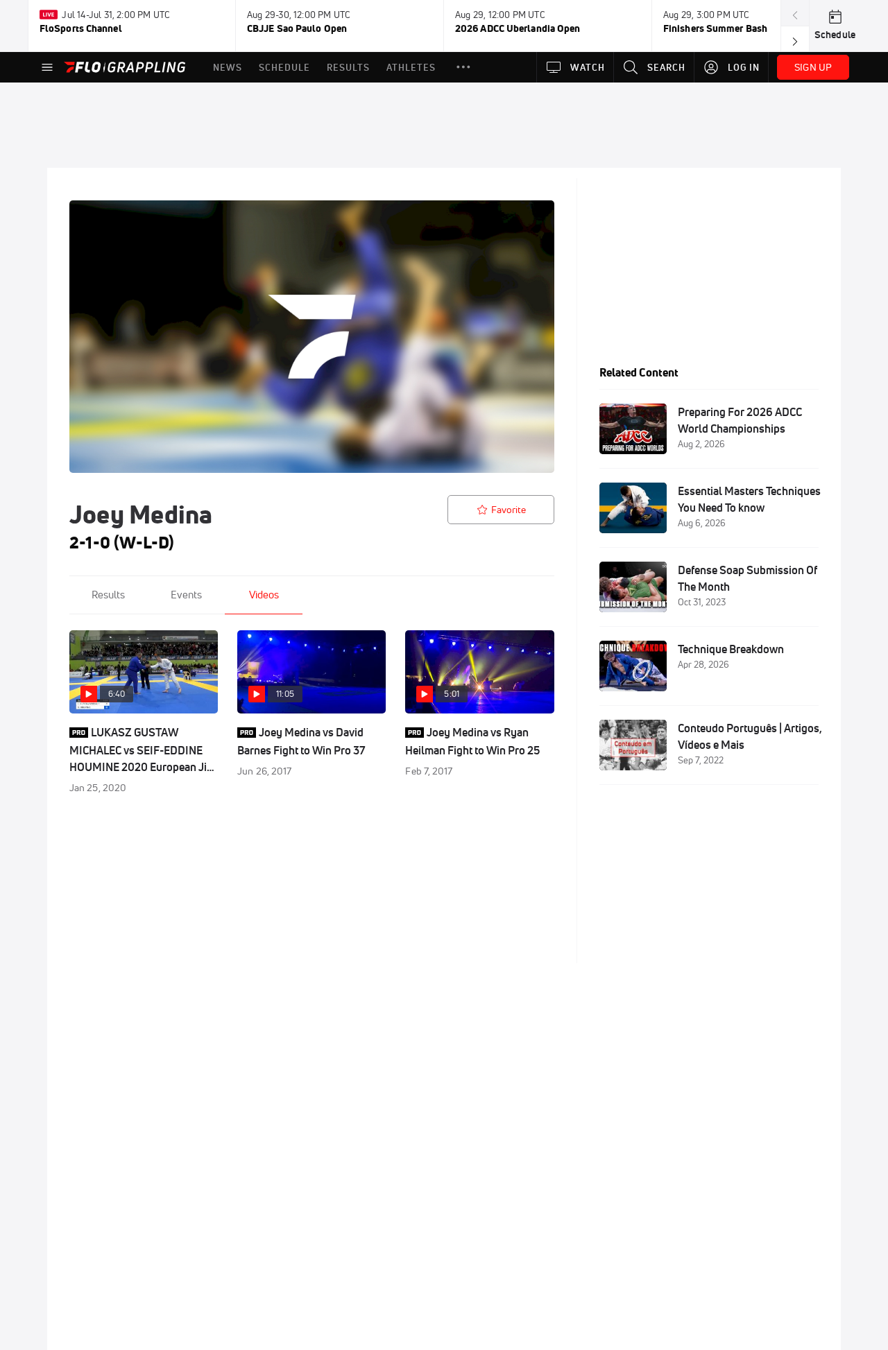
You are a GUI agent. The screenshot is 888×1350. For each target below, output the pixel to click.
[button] (463, 67)
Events (186, 594)
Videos (264, 594)
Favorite (508, 509)
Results (108, 594)
